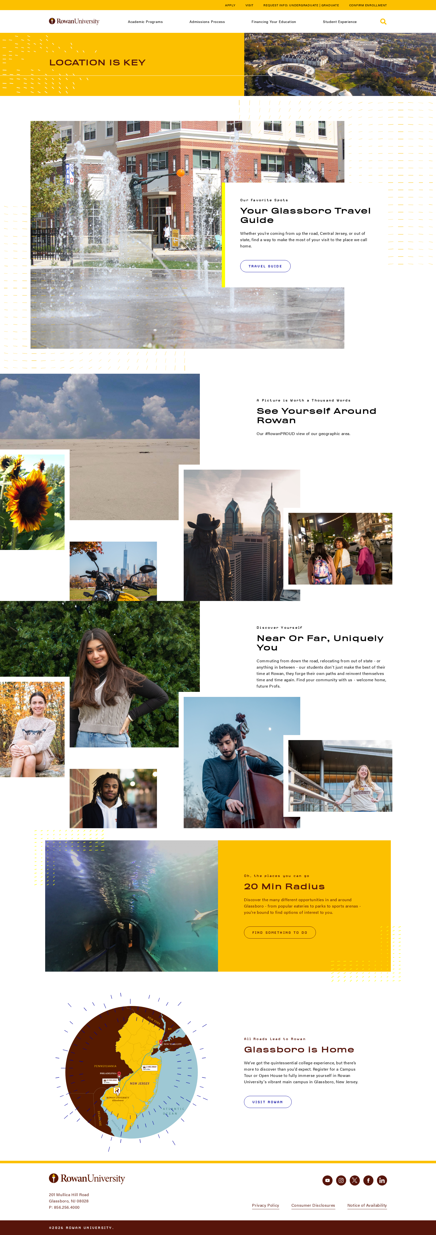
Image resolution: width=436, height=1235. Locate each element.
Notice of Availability (367, 1205)
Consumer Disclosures (313, 1205)
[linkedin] (382, 1180)
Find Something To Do (280, 932)
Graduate (330, 5)
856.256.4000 (67, 1207)
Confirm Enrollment (368, 5)
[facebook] (368, 1180)
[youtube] (327, 1180)
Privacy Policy (265, 1205)
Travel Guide (265, 266)
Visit (250, 5)
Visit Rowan (267, 1102)
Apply (230, 5)
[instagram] (341, 1180)
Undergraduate (303, 5)
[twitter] (355, 1180)
